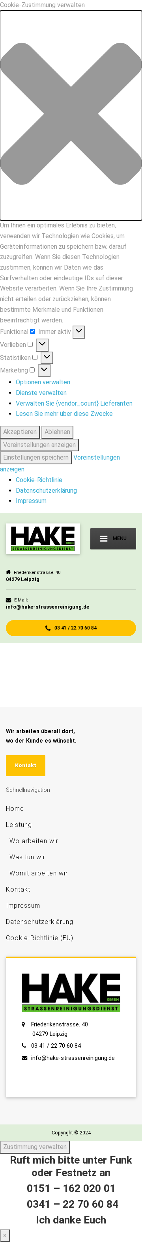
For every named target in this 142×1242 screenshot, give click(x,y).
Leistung (19, 825)
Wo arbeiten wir (33, 841)
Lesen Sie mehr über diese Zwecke (64, 413)
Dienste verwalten (41, 393)
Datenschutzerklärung (46, 490)
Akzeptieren (20, 432)
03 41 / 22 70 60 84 (75, 628)
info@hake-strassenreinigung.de (73, 1058)
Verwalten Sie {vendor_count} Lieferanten (74, 403)
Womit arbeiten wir (38, 873)
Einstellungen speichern (36, 457)
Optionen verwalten (43, 382)
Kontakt (25, 765)
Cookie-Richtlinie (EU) (39, 938)
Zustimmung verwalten (35, 1147)
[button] (71, 115)
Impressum (31, 501)
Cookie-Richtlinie (39, 480)
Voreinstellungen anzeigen (39, 445)
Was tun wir (27, 857)
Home (15, 808)
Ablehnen (57, 432)
